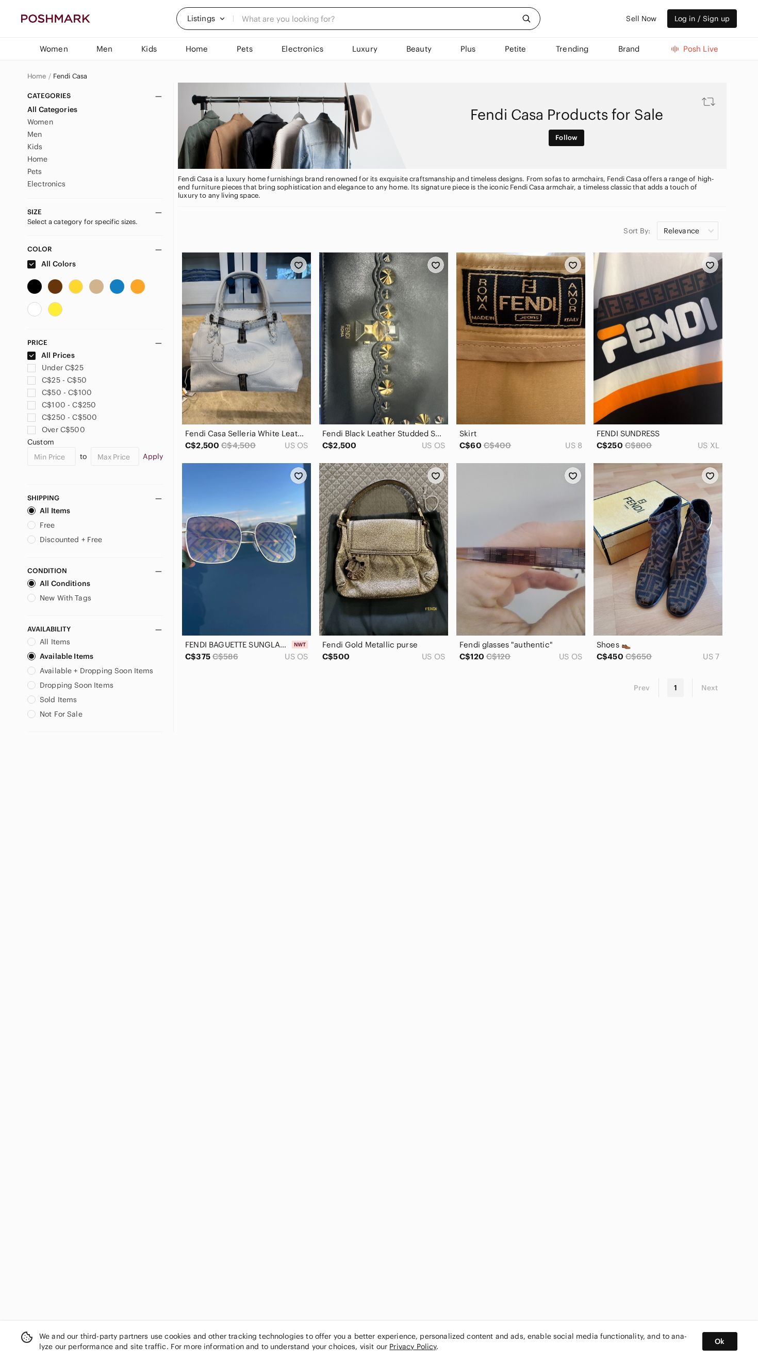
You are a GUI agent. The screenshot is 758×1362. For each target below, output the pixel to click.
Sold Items (58, 699)
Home (36, 76)
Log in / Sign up (702, 18)
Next (709, 687)
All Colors (58, 263)
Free (47, 525)
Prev (642, 687)
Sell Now (641, 18)
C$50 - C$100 (67, 392)
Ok (719, 1341)
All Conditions (65, 583)
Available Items (66, 656)
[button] (206, 18)
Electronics (46, 183)
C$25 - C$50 (64, 380)
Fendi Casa (70, 76)
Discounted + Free (71, 539)
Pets (34, 171)
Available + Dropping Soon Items (97, 670)
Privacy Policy (412, 1346)
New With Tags (65, 598)
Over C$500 (63, 429)
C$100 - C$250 (69, 404)
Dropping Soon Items (76, 685)
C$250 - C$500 (69, 417)
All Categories (52, 109)
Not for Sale (61, 714)
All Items (55, 510)
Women (40, 121)
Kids (35, 146)
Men (34, 134)
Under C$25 (63, 367)
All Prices (58, 355)
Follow (566, 137)
